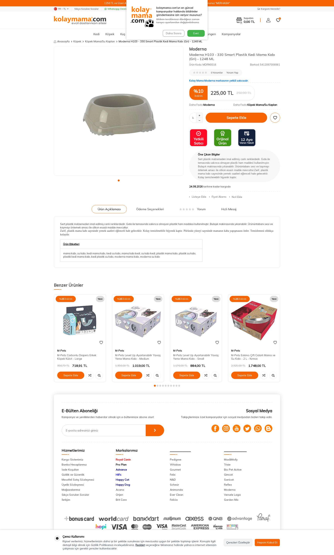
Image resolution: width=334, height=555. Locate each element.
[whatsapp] (258, 428)
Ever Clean (176, 494)
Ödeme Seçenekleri (150, 209)
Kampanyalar (231, 34)
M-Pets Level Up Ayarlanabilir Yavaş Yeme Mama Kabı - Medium (138, 357)
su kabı (81, 253)
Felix (172, 474)
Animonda (176, 489)
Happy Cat (122, 479)
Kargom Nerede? (270, 8)
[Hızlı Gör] (99, 375)
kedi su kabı (113, 253)
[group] (118, 110)
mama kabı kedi (131, 253)
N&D (173, 479)
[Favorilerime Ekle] (101, 342)
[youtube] (236, 428)
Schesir (174, 484)
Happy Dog (123, 484)
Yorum (201, 209)
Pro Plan (121, 464)
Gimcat (228, 474)
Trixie (227, 464)
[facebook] (215, 428)
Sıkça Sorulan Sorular (86, 8)
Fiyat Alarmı (219, 196)
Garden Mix (231, 499)
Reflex (228, 484)
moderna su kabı (150, 256)
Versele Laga (232, 494)
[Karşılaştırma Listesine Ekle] (90, 375)
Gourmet (175, 469)
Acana (120, 489)
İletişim (66, 499)
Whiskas (175, 464)
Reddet (140, 545)
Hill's (118, 474)
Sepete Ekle (236, 117)
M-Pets (61, 350)
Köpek (109, 34)
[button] (119, 180)
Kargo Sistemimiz (72, 459)
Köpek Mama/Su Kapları (100, 41)
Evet (196, 33)
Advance (121, 469)
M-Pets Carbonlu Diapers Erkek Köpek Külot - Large (76, 357)
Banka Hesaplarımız (74, 464)
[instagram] (226, 428)
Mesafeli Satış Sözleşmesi (78, 479)
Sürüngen (209, 34)
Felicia (174, 499)
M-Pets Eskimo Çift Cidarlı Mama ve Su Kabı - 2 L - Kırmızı (253, 357)
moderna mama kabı (127, 256)
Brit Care (121, 499)
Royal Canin (123, 459)
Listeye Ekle (199, 196)
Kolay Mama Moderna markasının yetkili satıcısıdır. (219, 80)
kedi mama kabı (96, 253)
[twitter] (247, 428)
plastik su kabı (187, 253)
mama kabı (69, 253)
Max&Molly (231, 459)
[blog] (268, 428)
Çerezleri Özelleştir (238, 542)
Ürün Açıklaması (109, 209)
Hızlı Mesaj (228, 209)
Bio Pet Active (233, 469)
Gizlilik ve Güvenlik (73, 474)
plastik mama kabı (167, 253)
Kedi (96, 34)
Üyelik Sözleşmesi (73, 484)
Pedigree (175, 459)
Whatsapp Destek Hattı (120, 8)
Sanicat (229, 479)
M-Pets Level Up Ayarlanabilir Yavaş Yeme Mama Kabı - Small (196, 357)
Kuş (122, 34)
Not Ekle (237, 197)
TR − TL (62, 8)
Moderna (198, 48)
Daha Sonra (173, 33)
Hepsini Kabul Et (267, 542)
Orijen (119, 494)
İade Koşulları (70, 469)
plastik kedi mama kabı (76, 256)
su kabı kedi (148, 253)
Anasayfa (63, 41)
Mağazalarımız (71, 489)
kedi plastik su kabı (102, 256)
